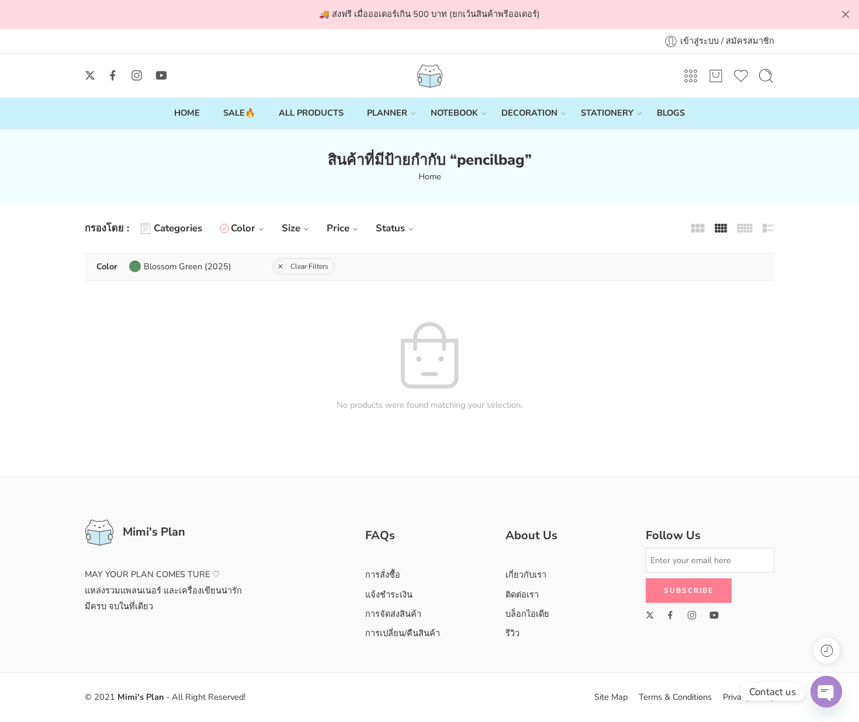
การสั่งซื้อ (382, 575)
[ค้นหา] (766, 76)
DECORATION (529, 113)
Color (243, 228)
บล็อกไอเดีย (527, 614)
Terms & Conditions (675, 697)
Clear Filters (309, 266)
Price (338, 228)
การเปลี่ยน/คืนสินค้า (402, 633)
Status (390, 228)
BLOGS (671, 113)
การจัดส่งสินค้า (393, 614)
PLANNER (387, 113)
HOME (187, 113)
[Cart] (716, 76)
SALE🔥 (239, 113)
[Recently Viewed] (826, 650)
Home (429, 176)
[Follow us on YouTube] (161, 75)
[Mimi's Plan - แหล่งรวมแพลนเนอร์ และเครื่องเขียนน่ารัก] (430, 76)
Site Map (611, 697)
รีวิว (512, 633)
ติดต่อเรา (522, 594)
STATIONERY (607, 113)
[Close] (845, 14)
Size (291, 228)
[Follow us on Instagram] (136, 75)
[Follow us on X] (90, 75)
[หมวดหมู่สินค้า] (691, 76)
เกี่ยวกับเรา (525, 575)
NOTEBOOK (454, 113)
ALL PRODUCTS (311, 113)
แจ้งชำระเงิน (389, 594)
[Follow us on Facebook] (113, 75)
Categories (178, 228)
